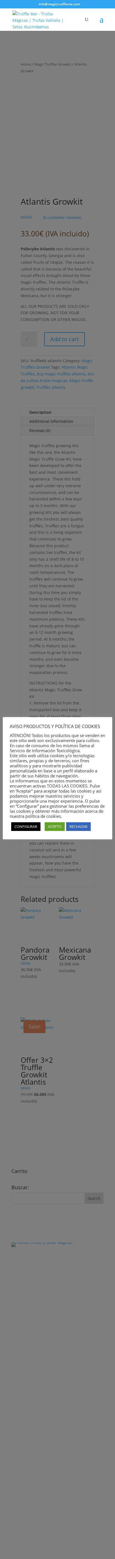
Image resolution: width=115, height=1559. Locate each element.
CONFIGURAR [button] (26, 826)
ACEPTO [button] (54, 826)
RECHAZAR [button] (78, 826)
